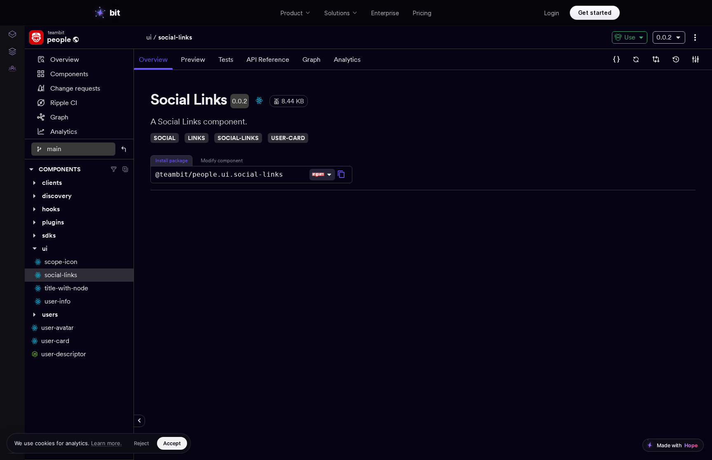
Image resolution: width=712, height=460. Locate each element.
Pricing (422, 12)
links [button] (196, 138)
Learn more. (106, 443)
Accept (172, 443)
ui (149, 37)
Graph (59, 117)
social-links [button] (238, 138)
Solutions (337, 12)
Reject (141, 443)
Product (292, 12)
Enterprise (385, 12)
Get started (594, 12)
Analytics (63, 131)
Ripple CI (63, 103)
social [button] (165, 138)
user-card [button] (288, 138)
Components (69, 74)
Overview (64, 59)
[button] (79, 182)
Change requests (75, 88)
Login (551, 12)
